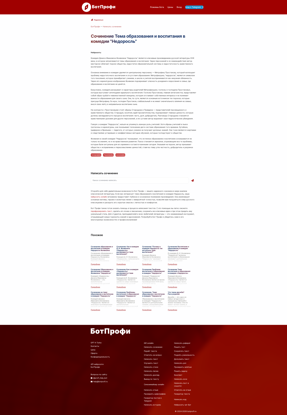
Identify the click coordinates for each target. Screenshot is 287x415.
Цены (170, 7)
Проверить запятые (183, 367)
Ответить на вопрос (153, 355)
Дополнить (120, 155)
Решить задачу (180, 371)
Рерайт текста (150, 351)
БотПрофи (95, 26)
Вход (179, 7)
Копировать (96, 155)
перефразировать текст (101, 211)
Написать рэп (180, 363)
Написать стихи (151, 367)
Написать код (180, 399)
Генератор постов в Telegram (153, 399)
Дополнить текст (181, 359)
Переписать (108, 155)
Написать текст (151, 359)
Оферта (94, 353)
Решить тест (179, 347)
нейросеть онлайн (99, 197)
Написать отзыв (151, 390)
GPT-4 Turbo (96, 343)
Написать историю (152, 405)
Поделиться (98, 20)
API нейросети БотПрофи (97, 365)
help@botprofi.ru (100, 381)
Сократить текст (181, 351)
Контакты (95, 346)
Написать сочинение (112, 26)
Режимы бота (157, 7)
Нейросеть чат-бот (182, 405)
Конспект (178, 375)
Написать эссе (180, 379)
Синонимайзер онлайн (154, 384)
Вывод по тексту (151, 379)
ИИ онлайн (148, 343)
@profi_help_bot (100, 378)
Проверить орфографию (155, 394)
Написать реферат (182, 343)
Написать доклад (151, 375)
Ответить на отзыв (182, 390)
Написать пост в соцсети (181, 384)
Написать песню (151, 371)
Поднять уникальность (184, 355)
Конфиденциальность (100, 357)
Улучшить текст (151, 363)
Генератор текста (182, 394)
